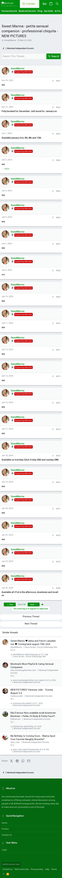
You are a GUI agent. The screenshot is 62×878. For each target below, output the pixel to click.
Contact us (7, 835)
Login (4, 850)
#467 (58, 244)
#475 (58, 456)
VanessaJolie (16, 696)
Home (4, 823)
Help (47, 869)
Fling (39, 11)
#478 (58, 535)
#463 (58, 134)
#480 (58, 588)
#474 (58, 429)
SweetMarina (10, 40)
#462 (58, 107)
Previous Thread (31, 616)
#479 (58, 562)
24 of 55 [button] (21, 604)
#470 (58, 323)
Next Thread (31, 623)
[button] (37, 4)
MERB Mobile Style (11, 864)
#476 (58, 482)
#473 (58, 403)
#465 (58, 191)
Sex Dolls (48, 11)
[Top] (4, 874)
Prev (11, 604)
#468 (58, 270)
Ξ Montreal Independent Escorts (26, 682)
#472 (58, 376)
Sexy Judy (14, 742)
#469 (58, 297)
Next (32, 604)
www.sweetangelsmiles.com (23, 670)
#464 (58, 160)
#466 (58, 217)
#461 (58, 81)
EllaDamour (15, 719)
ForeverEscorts (9, 11)
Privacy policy (37, 869)
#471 (58, 350)
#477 (58, 509)
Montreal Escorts (27, 11)
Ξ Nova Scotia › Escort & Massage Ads (40, 647)
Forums (5, 829)
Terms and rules (21, 869)
